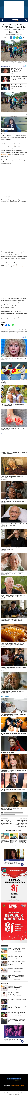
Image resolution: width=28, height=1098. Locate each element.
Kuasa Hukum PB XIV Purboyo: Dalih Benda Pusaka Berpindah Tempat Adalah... (16, 976)
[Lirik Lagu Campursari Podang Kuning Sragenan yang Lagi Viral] (4, 1007)
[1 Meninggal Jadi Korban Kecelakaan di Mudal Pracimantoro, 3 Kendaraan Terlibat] (4, 1021)
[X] (14, 37)
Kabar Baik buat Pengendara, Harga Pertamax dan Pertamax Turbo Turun (17, 969)
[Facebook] (11, 37)
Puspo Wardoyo (12, 34)
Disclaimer (17, 1094)
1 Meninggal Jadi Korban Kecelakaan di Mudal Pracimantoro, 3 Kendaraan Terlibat (17, 1020)
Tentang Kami (14, 1092)
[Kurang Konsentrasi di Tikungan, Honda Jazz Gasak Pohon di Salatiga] (14, 836)
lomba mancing (5, 154)
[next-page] (14, 845)
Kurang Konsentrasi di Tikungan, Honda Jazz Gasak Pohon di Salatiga (14, 841)
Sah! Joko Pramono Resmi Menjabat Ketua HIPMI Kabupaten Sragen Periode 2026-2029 (23, 841)
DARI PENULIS (18, 830)
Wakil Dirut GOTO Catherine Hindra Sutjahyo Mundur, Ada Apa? (5, 841)
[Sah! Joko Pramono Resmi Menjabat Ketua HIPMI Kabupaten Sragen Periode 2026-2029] (23, 836)
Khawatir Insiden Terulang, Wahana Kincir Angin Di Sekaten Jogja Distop (7, 822)
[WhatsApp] (17, 37)
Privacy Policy (11, 1094)
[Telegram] (20, 37)
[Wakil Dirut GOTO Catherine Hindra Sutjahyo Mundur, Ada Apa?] (5, 836)
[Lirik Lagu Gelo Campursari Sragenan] (4, 1001)
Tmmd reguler (11, 814)
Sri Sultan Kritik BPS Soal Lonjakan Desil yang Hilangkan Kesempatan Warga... (17, 993)
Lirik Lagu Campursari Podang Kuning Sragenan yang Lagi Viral (17, 1006)
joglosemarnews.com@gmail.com (17, 1085)
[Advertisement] (14, 9)
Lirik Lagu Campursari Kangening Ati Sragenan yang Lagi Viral (16, 1013)
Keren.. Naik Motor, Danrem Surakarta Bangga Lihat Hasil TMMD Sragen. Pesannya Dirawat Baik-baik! (21, 823)
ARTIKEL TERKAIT (10, 830)
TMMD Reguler (13, 145)
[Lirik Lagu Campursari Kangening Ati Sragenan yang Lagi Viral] (4, 1014)
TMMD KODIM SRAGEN (4, 814)
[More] (23, 37)
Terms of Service (21, 1092)
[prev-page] (13, 845)
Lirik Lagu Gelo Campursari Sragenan (17, 999)
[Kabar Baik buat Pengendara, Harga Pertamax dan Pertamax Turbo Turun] (4, 970)
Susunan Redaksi (7, 1092)
